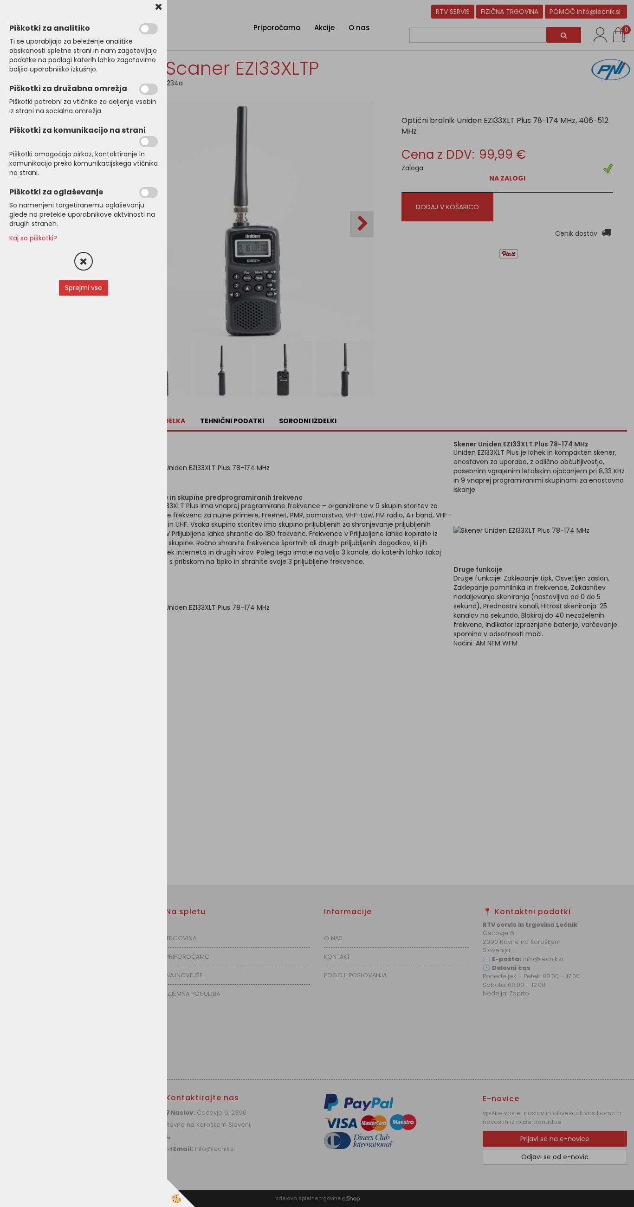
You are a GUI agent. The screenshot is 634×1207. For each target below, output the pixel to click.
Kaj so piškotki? (33, 238)
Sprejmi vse (83, 287)
